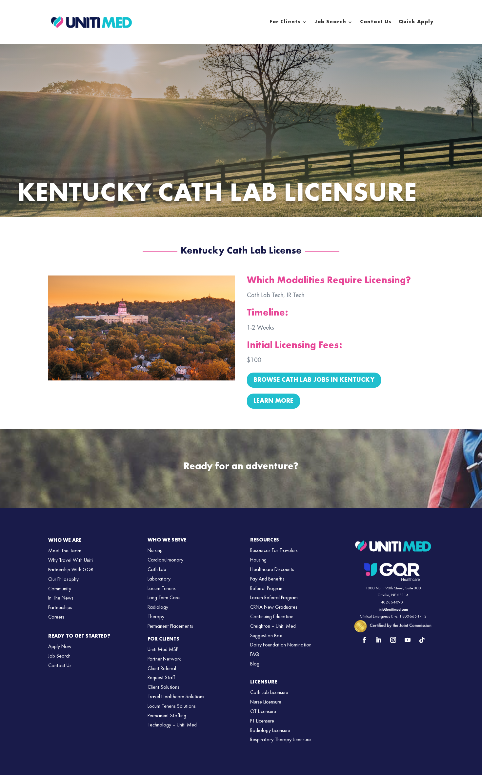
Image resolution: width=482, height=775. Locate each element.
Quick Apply (416, 22)
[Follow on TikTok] (422, 640)
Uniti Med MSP (163, 649)
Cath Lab (157, 569)
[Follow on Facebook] (364, 640)
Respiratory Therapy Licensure (280, 740)
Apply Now (59, 646)
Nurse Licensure (265, 702)
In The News (60, 598)
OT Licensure (263, 711)
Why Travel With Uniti (70, 560)
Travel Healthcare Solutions (176, 697)
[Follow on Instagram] (393, 640)
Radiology (158, 607)
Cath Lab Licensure (269, 692)
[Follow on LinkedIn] (379, 640)
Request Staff (161, 678)
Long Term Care (164, 598)
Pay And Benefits (267, 579)
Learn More (273, 401)
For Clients (285, 22)
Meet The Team (64, 551)
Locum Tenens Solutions (172, 706)
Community (59, 589)
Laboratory (159, 579)
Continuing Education (271, 617)
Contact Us (376, 22)
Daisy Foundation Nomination (280, 645)
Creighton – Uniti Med (273, 626)
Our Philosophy (63, 579)
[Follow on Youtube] (407, 640)
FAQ (254, 654)
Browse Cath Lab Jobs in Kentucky (313, 380)
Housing (258, 560)
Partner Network (164, 659)
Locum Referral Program (274, 598)
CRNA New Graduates (273, 607)
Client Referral (162, 668)
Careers (56, 617)
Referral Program (267, 588)
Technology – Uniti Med (172, 725)
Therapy (156, 617)
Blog (254, 664)
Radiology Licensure (270, 730)
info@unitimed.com (393, 610)
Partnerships (60, 607)
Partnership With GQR (70, 570)
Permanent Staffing (167, 716)
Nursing (155, 550)
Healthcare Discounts (272, 569)
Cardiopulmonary (165, 560)
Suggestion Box (266, 636)
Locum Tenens (162, 588)
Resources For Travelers (274, 550)
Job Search (330, 22)
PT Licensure (262, 721)
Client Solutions (163, 687)
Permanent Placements (170, 626)
